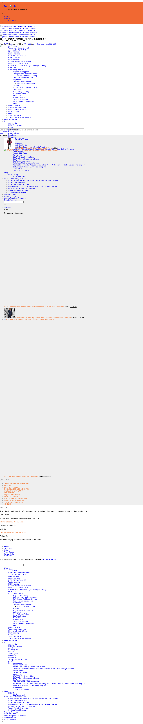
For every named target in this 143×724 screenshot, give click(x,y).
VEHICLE (8, 504)
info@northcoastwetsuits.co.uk (11, 522)
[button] (10, 6)
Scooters (16, 608)
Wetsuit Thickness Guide (17, 701)
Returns (11, 131)
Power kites (17, 618)
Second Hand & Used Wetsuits (19, 586)
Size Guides (8, 548)
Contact (7, 17)
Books (15, 625)
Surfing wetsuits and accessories (16, 483)
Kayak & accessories (12, 495)
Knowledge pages (15, 663)
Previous (4, 132)
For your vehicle (14, 627)
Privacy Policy (9, 554)
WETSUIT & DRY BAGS (13, 491)
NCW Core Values (15, 646)
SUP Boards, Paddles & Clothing (25, 599)
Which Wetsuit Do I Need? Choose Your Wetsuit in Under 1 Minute (33, 699)
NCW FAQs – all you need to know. (26, 678)
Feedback (12, 135)
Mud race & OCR (19, 620)
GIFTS (10, 635)
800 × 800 (27, 44)
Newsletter (12, 137)
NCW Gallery (13, 693)
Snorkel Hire (17, 674)
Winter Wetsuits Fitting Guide (19, 708)
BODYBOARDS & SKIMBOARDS (17, 489)
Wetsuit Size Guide (20, 665)
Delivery (7, 550)
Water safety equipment (17, 629)
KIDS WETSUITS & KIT (17, 580)
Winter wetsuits (14, 582)
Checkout (11, 21)
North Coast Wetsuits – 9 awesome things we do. (31, 685)
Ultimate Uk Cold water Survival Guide (22, 706)
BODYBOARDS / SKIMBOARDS (25, 610)
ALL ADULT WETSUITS (17, 574)
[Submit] (5, 567)
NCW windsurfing (19, 616)
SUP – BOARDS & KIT (12, 496)
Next (3, 134)
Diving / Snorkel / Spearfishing (15, 498)
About (6, 546)
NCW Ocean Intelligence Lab (15, 697)
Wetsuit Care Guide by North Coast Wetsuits (29, 667)
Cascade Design (49, 559)
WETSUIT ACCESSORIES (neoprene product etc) (27, 590)
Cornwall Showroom (11, 712)
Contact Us (8, 556)
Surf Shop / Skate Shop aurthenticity (26, 682)
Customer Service (10, 714)
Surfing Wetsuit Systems (17, 710)
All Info (11, 661)
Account (7, 19)
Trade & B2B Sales (20, 672)
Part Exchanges (18, 670)
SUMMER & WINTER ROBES (19, 638)
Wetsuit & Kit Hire (10, 640)
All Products (12, 571)
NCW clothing (13, 633)
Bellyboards (17, 603)
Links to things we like (21, 689)
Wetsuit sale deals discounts (19, 573)
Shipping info (13, 650)
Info (5, 642)
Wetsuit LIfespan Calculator (18, 702)
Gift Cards (12, 591)
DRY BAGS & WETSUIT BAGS (20, 588)
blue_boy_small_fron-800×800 (44, 44)
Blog (6, 691)
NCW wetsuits (13, 584)
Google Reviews (10, 717)
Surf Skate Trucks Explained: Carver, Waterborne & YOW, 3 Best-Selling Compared (43, 669)
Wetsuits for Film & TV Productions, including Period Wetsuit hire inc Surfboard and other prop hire (49, 684)
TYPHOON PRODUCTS (13, 502)
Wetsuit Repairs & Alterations (15, 716)
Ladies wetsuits (14, 578)
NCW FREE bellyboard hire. (23, 676)
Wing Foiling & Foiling (21, 614)
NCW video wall (19, 695)
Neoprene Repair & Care (17, 631)
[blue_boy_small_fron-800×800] (42, 128)
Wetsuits (7, 485)
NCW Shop (8, 569)
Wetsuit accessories (11, 487)
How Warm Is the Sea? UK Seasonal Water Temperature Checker (32, 704)
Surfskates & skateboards (22, 605)
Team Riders (9, 552)
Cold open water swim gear (14, 500)
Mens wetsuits (13, 576)
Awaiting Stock (13, 133)
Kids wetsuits (9, 493)
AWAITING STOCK (15, 637)
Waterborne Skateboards (26, 606)
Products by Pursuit (15, 593)
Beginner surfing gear (21, 595)
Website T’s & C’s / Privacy (18, 659)
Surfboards (17, 612)
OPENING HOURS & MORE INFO (13, 532)
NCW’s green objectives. (22, 680)
